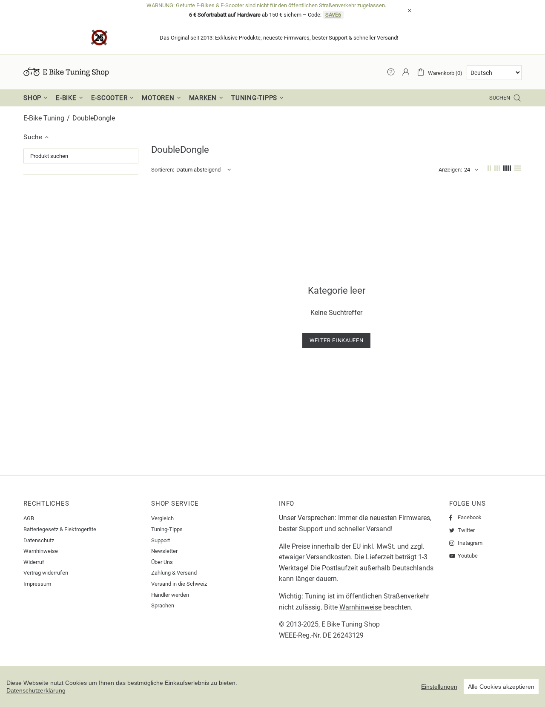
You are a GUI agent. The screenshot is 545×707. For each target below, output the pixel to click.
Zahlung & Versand (174, 573)
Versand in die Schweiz (179, 584)
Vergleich (162, 518)
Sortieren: (162, 169)
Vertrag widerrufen (45, 573)
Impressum (37, 584)
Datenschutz (38, 540)
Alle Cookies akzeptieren (501, 686)
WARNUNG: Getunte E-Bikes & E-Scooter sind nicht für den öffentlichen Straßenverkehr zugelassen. (266, 5)
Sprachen (162, 605)
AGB (28, 518)
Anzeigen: (450, 169)
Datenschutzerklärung (36, 690)
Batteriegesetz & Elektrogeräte (59, 529)
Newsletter (164, 551)
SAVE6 (333, 14)
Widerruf (33, 562)
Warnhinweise (40, 551)
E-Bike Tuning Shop (66, 72)
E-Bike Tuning (43, 118)
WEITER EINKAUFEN (336, 340)
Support (160, 540)
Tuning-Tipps (167, 529)
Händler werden (170, 595)
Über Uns (162, 562)
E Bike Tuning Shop (350, 624)
